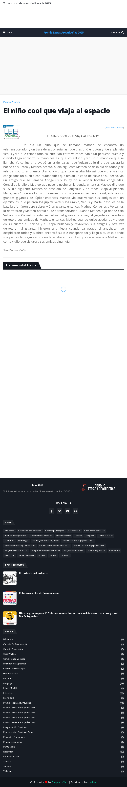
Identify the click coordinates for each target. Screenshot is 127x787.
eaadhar (92, 782)
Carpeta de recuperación (29, 530)
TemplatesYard (60, 782)
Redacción (9, 555)
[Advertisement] (63, 17)
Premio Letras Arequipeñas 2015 (78, 540)
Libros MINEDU (106, 535)
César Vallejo (74, 530)
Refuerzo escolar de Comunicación (39, 593)
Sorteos (53, 555)
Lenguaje (90, 535)
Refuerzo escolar (26, 555)
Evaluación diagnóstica (15, 535)
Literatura (9, 540)
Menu (9, 32)
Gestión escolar (63, 535)
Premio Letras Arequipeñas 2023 (89, 545)
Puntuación (114, 550)
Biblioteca (9, 530)
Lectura (78, 535)
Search (115, 32)
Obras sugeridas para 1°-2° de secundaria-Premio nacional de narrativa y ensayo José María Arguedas (68, 614)
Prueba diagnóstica (96, 550)
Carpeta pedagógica (54, 530)
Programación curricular (16, 550)
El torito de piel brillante (33, 573)
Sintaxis (41, 555)
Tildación (65, 555)
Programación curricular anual (46, 550)
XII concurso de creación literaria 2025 (27, 3)
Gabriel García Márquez (41, 535)
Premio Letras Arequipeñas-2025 (63, 32)
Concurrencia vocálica (94, 530)
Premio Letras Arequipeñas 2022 (54, 545)
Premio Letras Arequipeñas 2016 (20, 545)
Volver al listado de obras (114, 128)
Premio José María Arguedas (45, 540)
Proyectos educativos (73, 550)
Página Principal (12, 102)
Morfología (23, 540)
